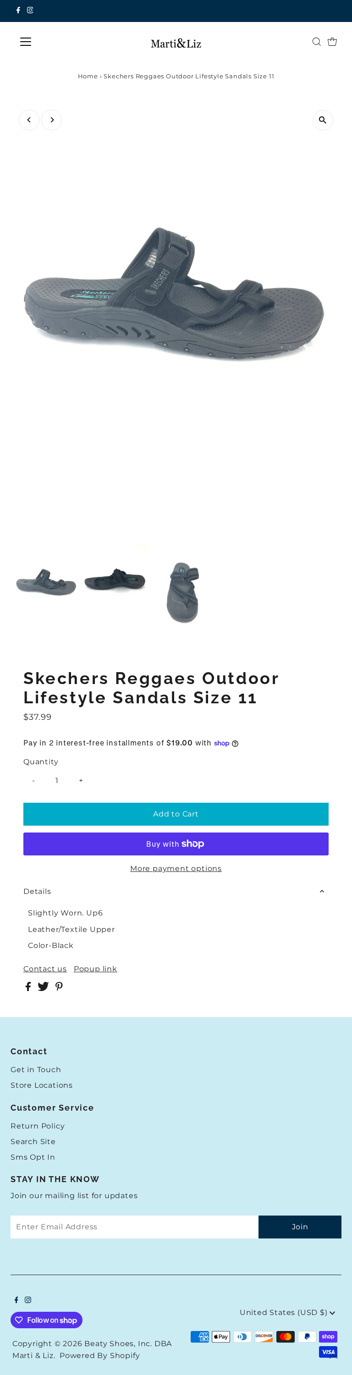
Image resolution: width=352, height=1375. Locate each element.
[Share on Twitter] (44, 988)
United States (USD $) (285, 1312)
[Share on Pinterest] (59, 988)
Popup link (95, 969)
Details (37, 891)
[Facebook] (18, 11)
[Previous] (29, 120)
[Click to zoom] (323, 120)
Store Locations (42, 1085)
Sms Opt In (33, 1157)
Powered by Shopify (100, 1355)
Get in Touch (36, 1069)
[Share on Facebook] (29, 988)
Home (88, 76)
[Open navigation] (52, 41)
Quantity (40, 761)
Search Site (33, 1141)
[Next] (51, 120)
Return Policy (38, 1126)
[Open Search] (317, 42)
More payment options (176, 868)
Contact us (45, 969)
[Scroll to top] (333, 1357)
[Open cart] (332, 42)
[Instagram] (30, 11)
